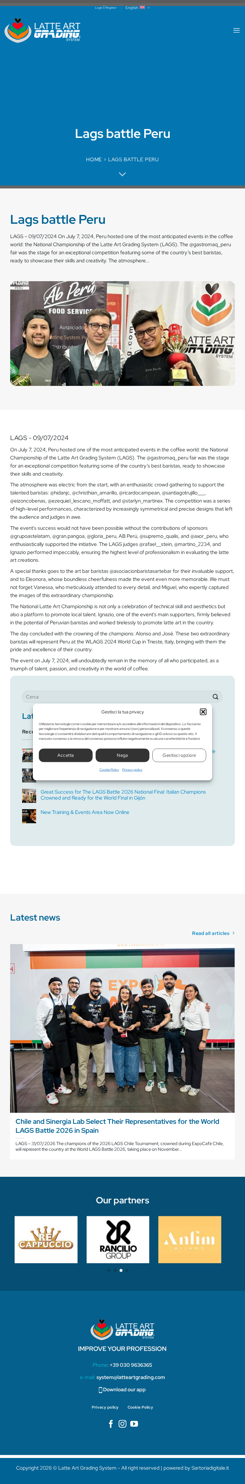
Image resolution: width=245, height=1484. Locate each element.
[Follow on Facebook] (111, 1424)
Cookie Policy (109, 769)
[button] (203, 712)
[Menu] (237, 30)
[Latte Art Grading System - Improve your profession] (42, 30)
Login (98, 8)
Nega (122, 755)
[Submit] (216, 697)
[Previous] (10, 1054)
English (131, 7)
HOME (94, 159)
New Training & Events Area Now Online (85, 812)
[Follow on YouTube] (134, 1424)
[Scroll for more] (122, 174)
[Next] (234, 1054)
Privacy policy (132, 769)
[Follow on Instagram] (122, 1424)
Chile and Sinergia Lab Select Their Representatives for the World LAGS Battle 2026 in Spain (117, 1126)
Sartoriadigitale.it (210, 1468)
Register (111, 8)
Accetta (65, 755)
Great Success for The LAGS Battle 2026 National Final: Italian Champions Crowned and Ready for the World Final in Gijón (123, 795)
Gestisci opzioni (179, 755)
